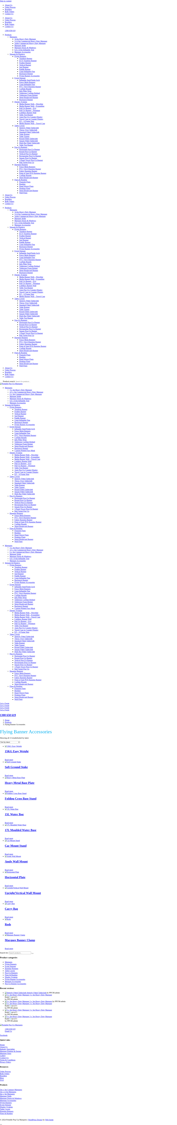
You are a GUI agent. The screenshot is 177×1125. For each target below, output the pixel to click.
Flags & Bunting (20, 180)
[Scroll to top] (1, 1124)
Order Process (10, 7)
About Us (8, 5)
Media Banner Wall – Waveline (31, 104)
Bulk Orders (9, 12)
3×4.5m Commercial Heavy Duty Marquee (30, 41)
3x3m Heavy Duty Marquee (25, 39)
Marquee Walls (20, 46)
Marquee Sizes (5, 1053)
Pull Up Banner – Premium (29, 110)
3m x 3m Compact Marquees (11, 1090)
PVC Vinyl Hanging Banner (30, 87)
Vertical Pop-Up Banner (28, 154)
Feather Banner (25, 63)
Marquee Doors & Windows (25, 48)
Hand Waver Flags (26, 186)
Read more (9, 760)
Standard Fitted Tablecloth (29, 132)
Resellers (8, 9)
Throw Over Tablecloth (28, 130)
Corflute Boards (25, 89)
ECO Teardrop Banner (28, 61)
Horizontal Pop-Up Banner (29, 149)
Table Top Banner (26, 115)
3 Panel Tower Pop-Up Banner (31, 160)
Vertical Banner (25, 65)
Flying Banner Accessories (29, 76)
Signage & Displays (17, 54)
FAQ (2, 1080)
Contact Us (9, 14)
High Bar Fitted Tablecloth (29, 143)
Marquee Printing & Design (10, 1051)
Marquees (13, 37)
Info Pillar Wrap (25, 91)
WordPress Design (35, 1120)
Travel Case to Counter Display (31, 119)
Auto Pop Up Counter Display (31, 117)
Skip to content (5, 1)
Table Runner (24, 134)
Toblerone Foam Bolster (28, 95)
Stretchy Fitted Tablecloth (29, 128)
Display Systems (20, 102)
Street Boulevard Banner (28, 97)
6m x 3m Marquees (7, 1094)
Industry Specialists (7, 1049)
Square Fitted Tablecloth (28, 141)
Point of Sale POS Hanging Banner (32, 173)
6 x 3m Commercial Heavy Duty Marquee (26, 394)
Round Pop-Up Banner (28, 152)
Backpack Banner (26, 74)
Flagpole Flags (24, 182)
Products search (9, 381)
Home (2, 1045)
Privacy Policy (5, 1062)
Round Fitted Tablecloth (28, 139)
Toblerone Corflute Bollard (29, 93)
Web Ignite (49, 1120)
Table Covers (19, 126)
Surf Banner (24, 67)
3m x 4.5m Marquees (8, 1092)
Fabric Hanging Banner (28, 171)
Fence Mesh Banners (27, 82)
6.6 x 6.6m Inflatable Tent (24, 50)
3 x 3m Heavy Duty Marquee (21, 390)
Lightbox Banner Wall (27, 113)
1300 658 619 (8, 715)
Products (8, 35)
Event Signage (20, 78)
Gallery (3, 1056)
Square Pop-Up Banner (28, 158)
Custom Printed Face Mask (24, 451)
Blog (2, 1078)
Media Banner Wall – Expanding (31, 106)
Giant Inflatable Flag (27, 71)
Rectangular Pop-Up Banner (30, 156)
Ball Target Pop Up (26, 162)
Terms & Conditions (7, 1060)
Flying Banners (20, 56)
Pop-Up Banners (20, 147)
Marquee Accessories (22, 52)
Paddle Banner (24, 69)
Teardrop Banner (25, 59)
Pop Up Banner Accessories (15, 984)
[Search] (32, 953)
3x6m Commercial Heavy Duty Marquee (30, 43)
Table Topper (24, 136)
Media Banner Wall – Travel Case (32, 123)
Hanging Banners (21, 165)
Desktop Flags (24, 188)
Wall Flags (23, 193)
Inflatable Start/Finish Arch (29, 80)
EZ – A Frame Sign (26, 121)
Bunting (22, 184)
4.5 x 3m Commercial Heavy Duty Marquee (26, 392)
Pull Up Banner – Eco (27, 108)
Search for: (4, 953)
